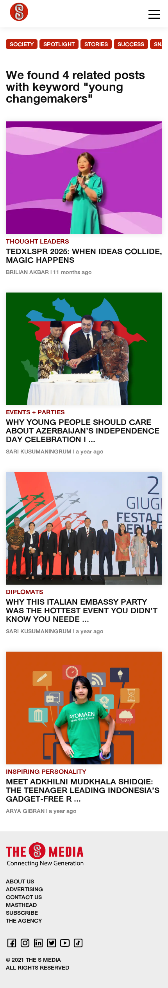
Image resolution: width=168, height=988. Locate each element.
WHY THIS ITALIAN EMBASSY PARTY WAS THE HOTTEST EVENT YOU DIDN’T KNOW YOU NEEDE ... (81, 611)
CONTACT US (24, 898)
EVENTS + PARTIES (35, 413)
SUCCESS (131, 45)
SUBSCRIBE (22, 913)
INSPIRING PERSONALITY (46, 772)
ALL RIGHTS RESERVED (37, 968)
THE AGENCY (24, 921)
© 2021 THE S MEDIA (33, 960)
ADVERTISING (24, 890)
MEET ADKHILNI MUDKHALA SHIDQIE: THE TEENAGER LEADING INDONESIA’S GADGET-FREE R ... (82, 791)
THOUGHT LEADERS (37, 242)
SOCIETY (22, 45)
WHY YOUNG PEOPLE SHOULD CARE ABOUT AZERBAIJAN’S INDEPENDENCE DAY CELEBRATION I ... (82, 431)
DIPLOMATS (24, 592)
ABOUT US (20, 882)
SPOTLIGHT (59, 45)
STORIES (96, 45)
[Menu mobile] (154, 16)
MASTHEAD (21, 906)
